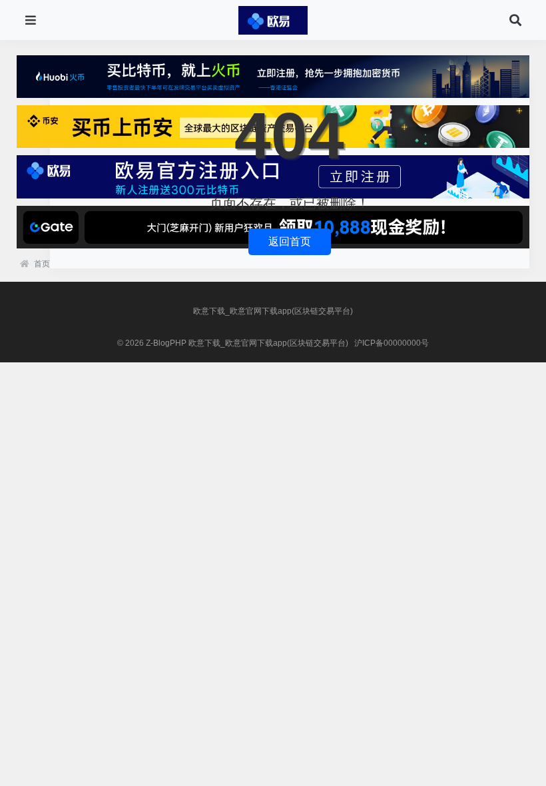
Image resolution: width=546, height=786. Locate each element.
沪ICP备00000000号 (391, 343)
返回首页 (289, 241)
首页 (42, 263)
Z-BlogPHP (166, 343)
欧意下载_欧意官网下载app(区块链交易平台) (273, 311)
